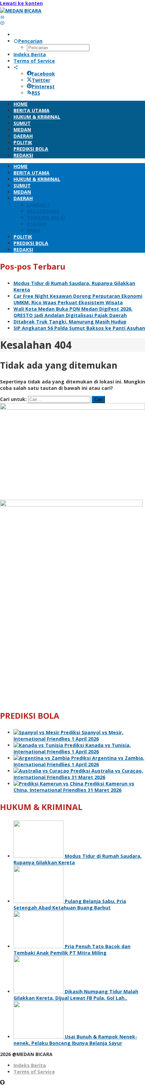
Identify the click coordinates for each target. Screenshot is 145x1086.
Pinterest (43, 86)
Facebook (43, 73)
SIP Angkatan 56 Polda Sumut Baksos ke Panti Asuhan (79, 328)
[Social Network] (15, 67)
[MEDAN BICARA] (20, 10)
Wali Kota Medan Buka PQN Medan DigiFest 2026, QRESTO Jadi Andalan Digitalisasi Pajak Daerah (73, 312)
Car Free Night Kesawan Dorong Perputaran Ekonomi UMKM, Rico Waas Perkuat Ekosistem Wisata (77, 299)
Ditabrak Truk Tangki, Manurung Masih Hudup (69, 321)
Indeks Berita (29, 1065)
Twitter (41, 80)
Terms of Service (34, 1071)
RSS (36, 93)
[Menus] (2, 17)
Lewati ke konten (21, 3)
